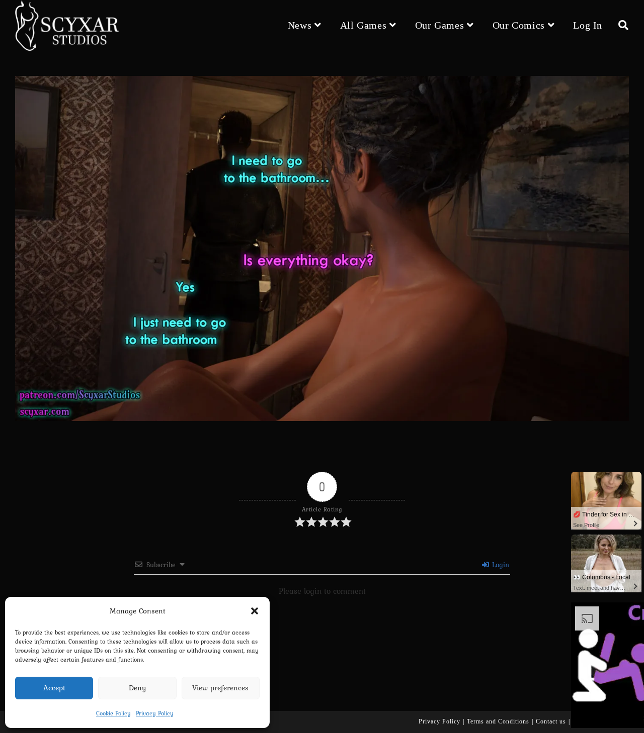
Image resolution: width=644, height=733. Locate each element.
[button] (255, 611)
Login (499, 565)
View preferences (220, 687)
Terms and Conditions (498, 721)
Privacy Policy (155, 713)
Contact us (551, 721)
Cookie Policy (113, 713)
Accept (54, 687)
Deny (137, 687)
